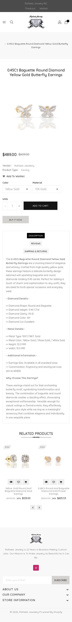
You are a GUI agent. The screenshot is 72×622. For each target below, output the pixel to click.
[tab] (36, 235)
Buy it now (15, 219)
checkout (30, 8)
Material (37, 182)
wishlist (44, 8)
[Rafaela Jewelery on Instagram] (36, 567)
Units (5, 199)
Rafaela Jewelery (29, 611)
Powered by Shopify (50, 611)
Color (6, 182)
